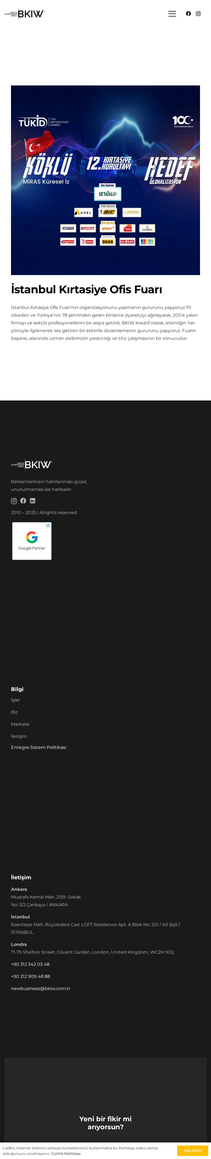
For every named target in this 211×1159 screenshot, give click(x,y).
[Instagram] (198, 14)
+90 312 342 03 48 (30, 964)
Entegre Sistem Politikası (38, 747)
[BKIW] (24, 14)
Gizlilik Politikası (66, 1153)
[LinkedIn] (32, 501)
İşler (15, 700)
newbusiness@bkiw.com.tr (40, 988)
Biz (14, 712)
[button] (172, 14)
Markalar (20, 724)
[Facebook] (188, 13)
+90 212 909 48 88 (30, 976)
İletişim (19, 736)
